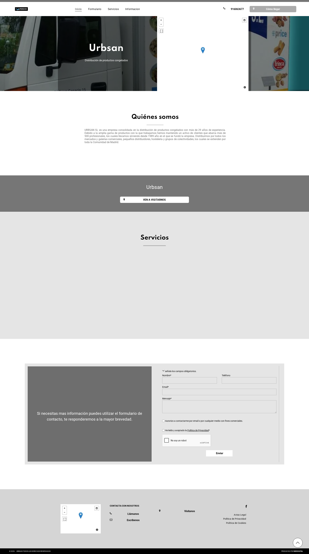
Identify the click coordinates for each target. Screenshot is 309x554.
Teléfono (226, 375)
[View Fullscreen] (161, 31)
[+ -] (202, 53)
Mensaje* (167, 398)
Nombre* (166, 375)
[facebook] (246, 506)
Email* (165, 387)
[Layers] (244, 20)
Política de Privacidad (198, 430)
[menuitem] (78, 9)
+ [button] (161, 20)
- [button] (161, 24)
